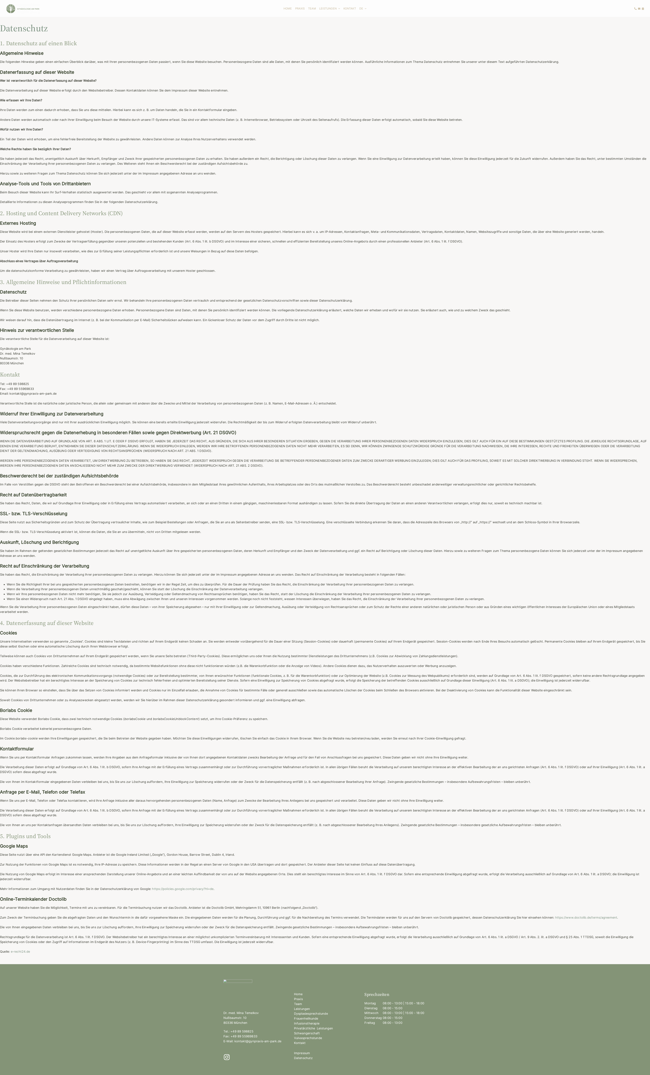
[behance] (639, 8)
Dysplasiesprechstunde (311, 1013)
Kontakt (300, 1043)
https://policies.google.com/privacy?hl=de (182, 889)
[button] (338, 8)
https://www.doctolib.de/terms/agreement (586, 917)
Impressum (302, 1053)
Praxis (298, 999)
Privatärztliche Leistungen (313, 1028)
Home (298, 994)
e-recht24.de (20, 951)
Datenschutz (303, 1058)
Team (298, 1004)
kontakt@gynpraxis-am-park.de (257, 1041)
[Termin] (643, 8)
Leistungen (302, 1009)
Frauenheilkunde (306, 1018)
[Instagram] (226, 1057)
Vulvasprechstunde (308, 1038)
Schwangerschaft (307, 1033)
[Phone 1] (635, 8)
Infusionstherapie (306, 1023)
